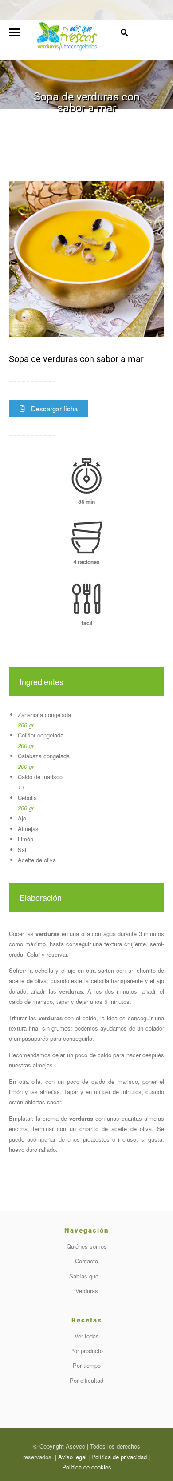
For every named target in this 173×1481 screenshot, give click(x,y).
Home (29, 122)
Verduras (86, 1290)
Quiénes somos (87, 1246)
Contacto (86, 1261)
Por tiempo (87, 1365)
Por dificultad (86, 1380)
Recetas (52, 122)
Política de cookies (86, 1467)
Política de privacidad (119, 1457)
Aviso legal (72, 1457)
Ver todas (87, 1336)
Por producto (86, 1350)
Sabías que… (86, 1276)
